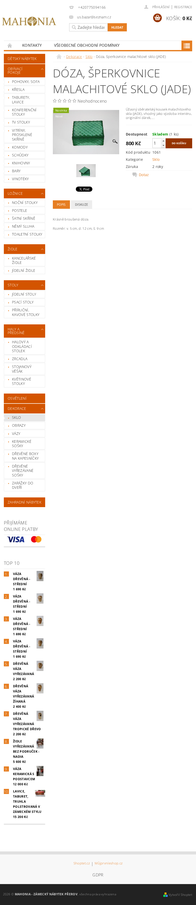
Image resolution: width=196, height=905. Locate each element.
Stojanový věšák (21, 369)
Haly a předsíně (16, 331)
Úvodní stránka (10, 45)
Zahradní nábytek (24, 502)
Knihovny (21, 163)
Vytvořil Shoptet (180, 894)
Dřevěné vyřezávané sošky (22, 471)
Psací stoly (23, 302)
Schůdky (20, 155)
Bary (16, 170)
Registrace (183, 7)
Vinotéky (20, 178)
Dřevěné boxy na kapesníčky (25, 456)
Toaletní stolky (27, 234)
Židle (13, 249)
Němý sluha (23, 226)
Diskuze (81, 204)
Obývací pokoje (15, 70)
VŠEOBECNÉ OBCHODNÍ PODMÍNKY (87, 45)
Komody (20, 147)
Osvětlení (17, 398)
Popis (61, 204)
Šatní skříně (23, 218)
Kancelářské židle (24, 260)
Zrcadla (19, 358)
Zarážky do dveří (22, 485)
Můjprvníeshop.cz (108, 863)
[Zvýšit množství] (163, 140)
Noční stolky (25, 202)
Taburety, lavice (21, 99)
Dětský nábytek (22, 58)
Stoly (13, 285)
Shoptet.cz (82, 863)
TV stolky (21, 122)
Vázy (16, 433)
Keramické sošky (21, 443)
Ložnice (15, 193)
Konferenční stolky (24, 112)
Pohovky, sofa (26, 81)
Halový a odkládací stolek (22, 346)
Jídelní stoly (24, 294)
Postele (19, 210)
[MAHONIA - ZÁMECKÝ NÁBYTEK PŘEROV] (29, 21)
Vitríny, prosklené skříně (22, 135)
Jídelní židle (23, 270)
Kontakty (32, 45)
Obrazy (19, 425)
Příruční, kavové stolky (25, 312)
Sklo (16, 417)
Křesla (18, 89)
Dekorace (17, 408)
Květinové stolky (21, 381)
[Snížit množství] (163, 145)
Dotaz (144, 175)
